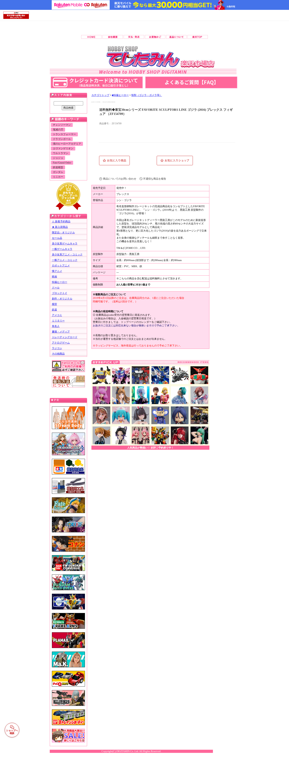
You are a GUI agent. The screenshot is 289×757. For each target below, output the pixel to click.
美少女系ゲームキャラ (64, 243)
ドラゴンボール (62, 139)
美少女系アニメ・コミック (67, 254)
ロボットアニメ (61, 265)
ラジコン (57, 348)
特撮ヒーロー (59, 282)
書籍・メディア (61, 331)
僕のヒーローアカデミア (67, 143)
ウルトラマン (60, 153)
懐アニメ (57, 271)
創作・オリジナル (62, 298)
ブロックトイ (59, 293)
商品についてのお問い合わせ (119, 178)
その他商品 (58, 353)
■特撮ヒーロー (120, 95)
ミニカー (58, 176)
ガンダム (58, 172)
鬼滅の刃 (58, 129)
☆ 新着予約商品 (61, 221)
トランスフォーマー (64, 134)
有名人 (56, 326)
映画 (54, 276)
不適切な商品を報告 (154, 178)
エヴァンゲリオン (63, 148)
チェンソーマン (62, 125)
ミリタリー (58, 320)
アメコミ (57, 315)
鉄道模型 (58, 167)
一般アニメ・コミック (64, 259)
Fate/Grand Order (62, 162)
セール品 (57, 237)
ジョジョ (58, 158)
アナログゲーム (61, 342)
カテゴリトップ (100, 95)
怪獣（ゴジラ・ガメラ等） (146, 95)
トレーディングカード (64, 337)
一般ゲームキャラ (62, 248)
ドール (56, 287)
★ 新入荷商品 (60, 226)
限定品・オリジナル (63, 232)
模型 (54, 304)
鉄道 (54, 309)
